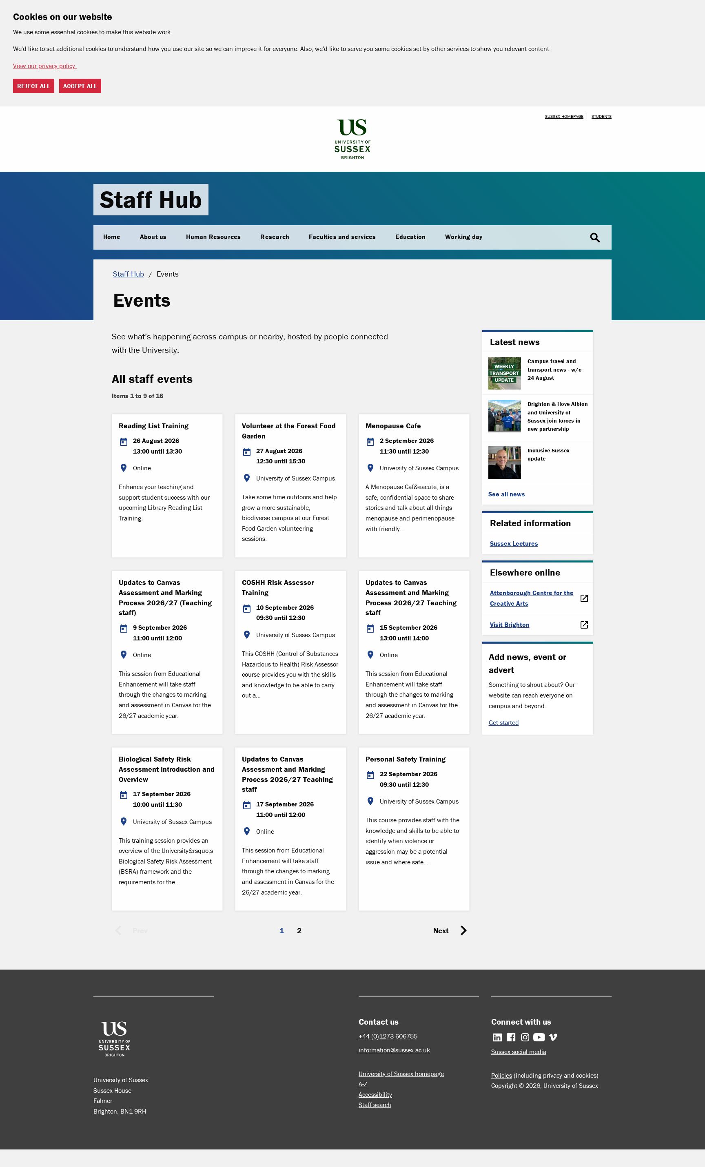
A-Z (363, 1084)
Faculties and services (342, 237)
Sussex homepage (564, 116)
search (595, 237)
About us (153, 237)
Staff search (375, 1105)
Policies (501, 1075)
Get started (504, 722)
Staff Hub (151, 199)
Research (274, 237)
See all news (506, 494)
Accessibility (375, 1094)
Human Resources (213, 237)
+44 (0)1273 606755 (388, 1036)
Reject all (33, 86)
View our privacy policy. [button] (45, 66)
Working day (463, 237)
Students (602, 116)
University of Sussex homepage (401, 1074)
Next (441, 930)
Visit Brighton (510, 624)
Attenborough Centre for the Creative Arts (532, 598)
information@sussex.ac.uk (394, 1050)
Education (410, 237)
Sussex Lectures (514, 543)
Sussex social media (518, 1051)
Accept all (80, 86)
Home (111, 237)
